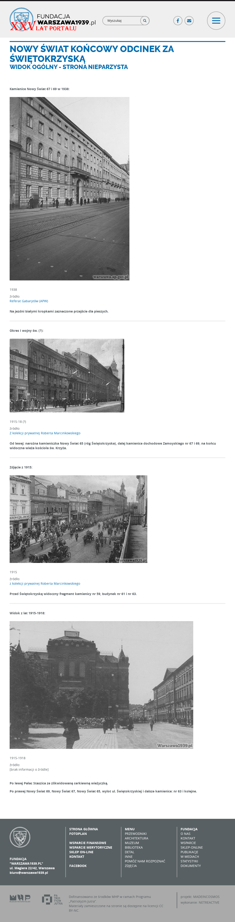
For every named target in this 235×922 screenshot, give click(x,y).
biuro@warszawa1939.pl (29, 872)
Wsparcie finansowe (87, 843)
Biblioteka (134, 847)
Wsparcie (188, 843)
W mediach (190, 856)
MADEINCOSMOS (206, 896)
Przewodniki (136, 833)
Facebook (178, 19)
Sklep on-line (81, 852)
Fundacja (189, 829)
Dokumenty (191, 866)
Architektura (136, 838)
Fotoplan (78, 833)
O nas (185, 833)
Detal (129, 852)
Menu (130, 829)
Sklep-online (192, 847)
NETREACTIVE (209, 902)
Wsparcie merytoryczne (90, 847)
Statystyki (189, 861)
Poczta (189, 19)
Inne (129, 856)
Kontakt (76, 856)
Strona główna (83, 829)
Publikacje (189, 852)
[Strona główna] (52, 19)
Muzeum (132, 843)
